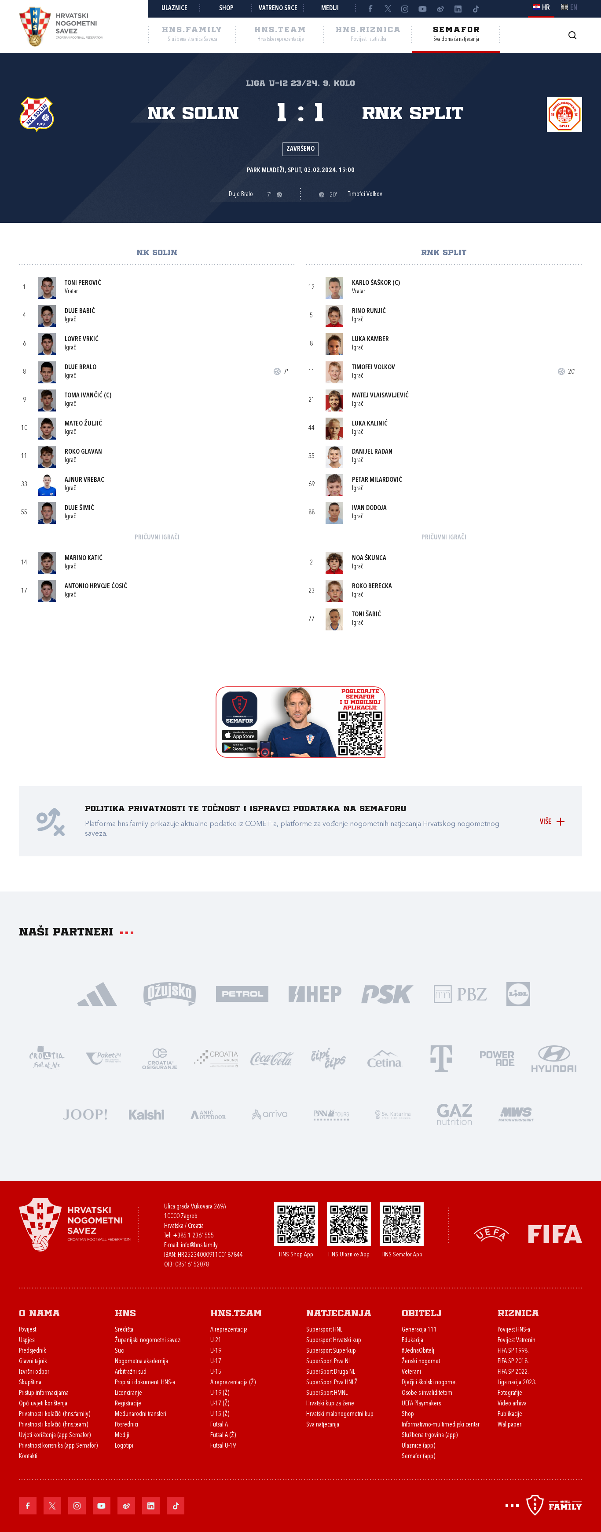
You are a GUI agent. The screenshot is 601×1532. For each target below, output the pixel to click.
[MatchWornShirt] (516, 1113)
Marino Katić (84, 558)
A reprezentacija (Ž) (233, 1382)
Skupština (30, 1382)
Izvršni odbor (34, 1372)
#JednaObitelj (418, 1351)
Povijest (27, 1330)
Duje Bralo (80, 367)
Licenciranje (128, 1393)
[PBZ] (460, 993)
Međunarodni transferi (140, 1414)
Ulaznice (174, 8)
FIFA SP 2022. (513, 1372)
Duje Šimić (79, 508)
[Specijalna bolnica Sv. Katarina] (393, 1113)
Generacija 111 (419, 1330)
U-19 (215, 1351)
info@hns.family (199, 1245)
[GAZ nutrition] (454, 1113)
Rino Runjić (369, 311)
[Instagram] (405, 9)
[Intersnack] (328, 1057)
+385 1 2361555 (193, 1236)
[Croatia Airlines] (216, 1057)
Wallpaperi (510, 1425)
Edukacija (412, 1340)
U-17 (215, 1361)
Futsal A (219, 1425)
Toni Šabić (366, 614)
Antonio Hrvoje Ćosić (96, 586)
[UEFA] (491, 1233)
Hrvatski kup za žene (330, 1404)
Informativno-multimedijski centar (441, 1425)
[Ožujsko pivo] (169, 993)
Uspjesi (27, 1340)
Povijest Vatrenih (516, 1340)
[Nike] (97, 993)
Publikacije (510, 1414)
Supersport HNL (324, 1330)
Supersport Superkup (331, 1351)
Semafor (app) (418, 1456)
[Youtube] (423, 9)
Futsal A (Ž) (223, 1435)
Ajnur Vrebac (84, 480)
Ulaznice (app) (418, 1446)
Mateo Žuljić (83, 424)
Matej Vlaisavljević (380, 396)
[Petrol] (242, 993)
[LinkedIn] (458, 9)
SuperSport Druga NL (330, 1372)
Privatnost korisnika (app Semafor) (58, 1446)
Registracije (128, 1404)
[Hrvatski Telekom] (441, 1057)
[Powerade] (497, 1057)
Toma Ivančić (84, 396)
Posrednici (126, 1425)
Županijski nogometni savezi (148, 1340)
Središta (124, 1330)
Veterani (411, 1372)
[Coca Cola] (272, 1057)
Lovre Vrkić (82, 339)
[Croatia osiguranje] (160, 1057)
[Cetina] (385, 1057)
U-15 (215, 1372)
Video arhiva (512, 1404)
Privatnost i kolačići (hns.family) (54, 1414)
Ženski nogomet (421, 1361)
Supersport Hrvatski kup (333, 1340)
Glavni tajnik (33, 1361)
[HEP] (315, 993)
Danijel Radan (372, 452)
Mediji (330, 8)
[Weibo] (440, 9)
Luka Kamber (370, 339)
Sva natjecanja (322, 1425)
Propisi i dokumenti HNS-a (145, 1382)
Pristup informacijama (44, 1393)
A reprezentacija (229, 1330)
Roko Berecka (372, 586)
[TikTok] (475, 9)
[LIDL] (518, 993)
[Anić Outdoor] (208, 1113)
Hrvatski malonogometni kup (340, 1414)
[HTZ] (47, 1057)
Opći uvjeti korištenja (43, 1404)
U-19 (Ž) (219, 1393)
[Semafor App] (300, 755)
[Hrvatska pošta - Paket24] (103, 1057)
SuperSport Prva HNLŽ (331, 1382)
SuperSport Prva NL (328, 1361)
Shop (226, 8)
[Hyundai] (554, 1057)
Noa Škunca (369, 558)
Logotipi (124, 1446)
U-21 (215, 1340)
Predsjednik (32, 1351)
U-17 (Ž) (219, 1404)
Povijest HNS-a (514, 1330)
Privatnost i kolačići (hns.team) (53, 1425)
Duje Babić (80, 311)
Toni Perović (83, 283)
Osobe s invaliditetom (427, 1393)
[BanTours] (331, 1113)
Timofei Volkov (373, 367)
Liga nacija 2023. (517, 1382)
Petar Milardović (377, 480)
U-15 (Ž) (219, 1414)
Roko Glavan (83, 452)
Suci (120, 1351)
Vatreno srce (278, 8)
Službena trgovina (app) (430, 1435)
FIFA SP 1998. (513, 1351)
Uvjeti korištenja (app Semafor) (55, 1435)
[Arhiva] (572, 34)
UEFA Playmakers (421, 1404)
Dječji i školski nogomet (429, 1382)
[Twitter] (387, 9)
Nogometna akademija (141, 1361)
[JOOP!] (85, 1113)
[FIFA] (555, 1233)
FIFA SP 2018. (513, 1361)
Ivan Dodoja (369, 508)
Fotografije (510, 1393)
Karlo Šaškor (371, 283)
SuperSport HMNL (327, 1393)
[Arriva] (269, 1113)
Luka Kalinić (370, 424)
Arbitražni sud (131, 1372)
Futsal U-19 (223, 1446)
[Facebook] (370, 9)
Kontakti (28, 1456)
